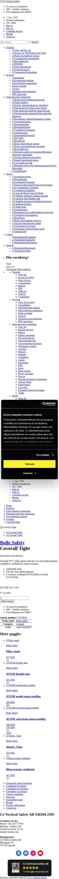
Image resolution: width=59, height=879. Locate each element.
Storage (21, 351)
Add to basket (7, 601)
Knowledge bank (14, 799)
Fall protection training (23, 80)
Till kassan (11, 269)
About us (10, 36)
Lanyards (22, 387)
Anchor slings (24, 382)
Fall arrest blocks (26, 338)
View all (22, 275)
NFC (20, 365)
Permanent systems (27, 346)
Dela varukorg (24, 269)
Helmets (22, 354)
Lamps (9, 234)
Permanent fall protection (24, 91)
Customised (23, 296)
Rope (20, 368)
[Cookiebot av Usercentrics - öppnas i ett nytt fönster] (42, 404)
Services (10, 75)
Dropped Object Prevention (31, 390)
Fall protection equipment (24, 83)
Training (10, 47)
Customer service (14, 31)
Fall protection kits (27, 340)
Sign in (9, 25)
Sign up (9, 28)
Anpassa (27, 473)
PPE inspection (19, 94)
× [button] (29, 42)
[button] (29, 868)
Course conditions (14, 794)
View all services (26, 302)
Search (35, 42)
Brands (9, 34)
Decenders (23, 362)
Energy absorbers (26, 335)
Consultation (18, 77)
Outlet (21, 393)
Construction (24, 283)
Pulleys (21, 332)
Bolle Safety (12, 542)
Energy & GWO (26, 277)
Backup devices (25, 329)
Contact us (11, 808)
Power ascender (25, 373)
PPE (20, 288)
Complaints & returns (16, 786)
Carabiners (23, 357)
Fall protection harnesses (30, 343)
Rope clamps (24, 371)
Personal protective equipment (32, 379)
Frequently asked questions (19, 783)
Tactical (16, 88)
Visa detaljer (42, 454)
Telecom (22, 291)
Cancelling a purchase (16, 791)
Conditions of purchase (17, 788)
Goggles (20, 624)
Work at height (19, 86)
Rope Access (24, 280)
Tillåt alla (29, 464)
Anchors (22, 349)
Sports (9, 174)
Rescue (21, 286)
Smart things (24, 384)
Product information (15, 805)
